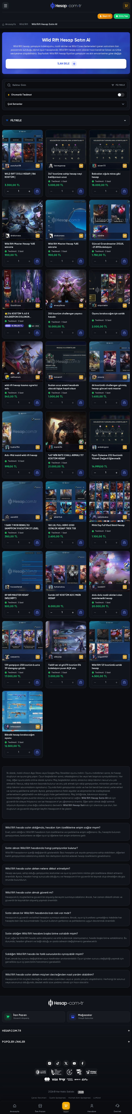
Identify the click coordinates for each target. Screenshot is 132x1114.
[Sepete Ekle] (37, 191)
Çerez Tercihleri (38, 1098)
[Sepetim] (126, 5)
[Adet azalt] (8, 191)
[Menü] (5, 5)
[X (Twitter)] (66, 1063)
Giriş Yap (123, 16)
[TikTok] (57, 1063)
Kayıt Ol (106, 16)
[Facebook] (82, 1063)
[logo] (66, 1003)
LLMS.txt (97, 1098)
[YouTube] (74, 1063)
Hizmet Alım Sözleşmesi (79, 1098)
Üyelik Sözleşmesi (57, 1098)
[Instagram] (49, 1063)
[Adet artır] (29, 191)
